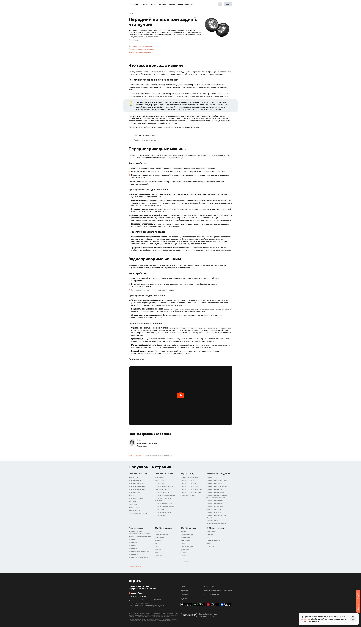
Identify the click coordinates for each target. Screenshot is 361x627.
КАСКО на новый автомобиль (164, 506)
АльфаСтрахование (161, 535)
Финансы (189, 4)
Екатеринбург (185, 541)
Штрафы (162, 4)
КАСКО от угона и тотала (163, 503)
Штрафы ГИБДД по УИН (189, 486)
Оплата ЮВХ (133, 545)
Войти (228, 4)
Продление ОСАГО (135, 501)
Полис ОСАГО (133, 477)
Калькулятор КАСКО (162, 489)
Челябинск (184, 553)
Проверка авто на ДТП (214, 489)
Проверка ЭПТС (212, 520)
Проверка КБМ (211, 477)
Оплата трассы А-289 (136, 555)
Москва (183, 532)
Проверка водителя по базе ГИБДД (216, 516)
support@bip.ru (137, 593)
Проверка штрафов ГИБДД (190, 477)
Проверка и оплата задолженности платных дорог (139, 532)
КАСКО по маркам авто (163, 512)
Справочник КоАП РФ (187, 495)
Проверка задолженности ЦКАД (140, 536)
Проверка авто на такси (214, 500)
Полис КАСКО (159, 477)
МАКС (157, 553)
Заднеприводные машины (140, 52)
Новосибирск (185, 538)
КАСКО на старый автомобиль (165, 495)
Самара (183, 556)
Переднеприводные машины (141, 49)
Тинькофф (158, 532)
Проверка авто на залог (214, 503)
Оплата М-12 (133, 548)
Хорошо (353, 619)
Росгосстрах (159, 538)
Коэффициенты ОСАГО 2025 (139, 513)
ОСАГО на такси (134, 492)
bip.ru (130, 456)
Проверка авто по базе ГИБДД (217, 480)
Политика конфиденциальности (218, 590)
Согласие (158, 550)
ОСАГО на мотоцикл (136, 498)
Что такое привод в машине (141, 46)
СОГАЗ (157, 544)
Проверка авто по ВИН (214, 483)
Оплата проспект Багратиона (139, 551)
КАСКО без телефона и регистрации (163, 499)
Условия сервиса (211, 595)
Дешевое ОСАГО (134, 510)
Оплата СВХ (133, 542)
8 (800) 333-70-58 (138, 596)
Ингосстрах (159, 541)
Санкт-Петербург (186, 535)
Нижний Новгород (186, 547)
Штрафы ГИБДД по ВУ (188, 483)
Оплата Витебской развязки (138, 558)
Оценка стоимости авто (214, 509)
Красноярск (184, 550)
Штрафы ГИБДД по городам (190, 492)
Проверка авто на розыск (215, 492)
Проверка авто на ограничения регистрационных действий (217, 496)
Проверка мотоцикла (213, 512)
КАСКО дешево (160, 515)
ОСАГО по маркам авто (137, 489)
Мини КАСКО (159, 480)
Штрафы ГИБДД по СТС (189, 480)
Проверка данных (175, 4)
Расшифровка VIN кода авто (216, 523)
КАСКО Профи (160, 483)
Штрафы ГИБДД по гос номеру (191, 489)
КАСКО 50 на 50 (160, 509)
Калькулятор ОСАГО (136, 504)
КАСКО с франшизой (162, 492)
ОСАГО (146, 4)
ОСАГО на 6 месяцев (136, 483)
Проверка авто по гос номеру (216, 486)
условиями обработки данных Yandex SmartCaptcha (155, 620)
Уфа (181, 559)
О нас (182, 586)
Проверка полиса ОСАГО (137, 507)
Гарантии (184, 590)
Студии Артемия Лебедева (208, 615)
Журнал (138, 456)
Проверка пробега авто (214, 506)
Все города (184, 562)
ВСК (156, 547)
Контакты (184, 594)
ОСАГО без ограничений (137, 486)
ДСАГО (131, 495)
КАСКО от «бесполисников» (164, 486)
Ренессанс (158, 556)
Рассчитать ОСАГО (358, 601)
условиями (305, 619)
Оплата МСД (133, 539)
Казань (182, 544)
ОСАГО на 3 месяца (135, 480)
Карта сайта (209, 586)
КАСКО (154, 4)
